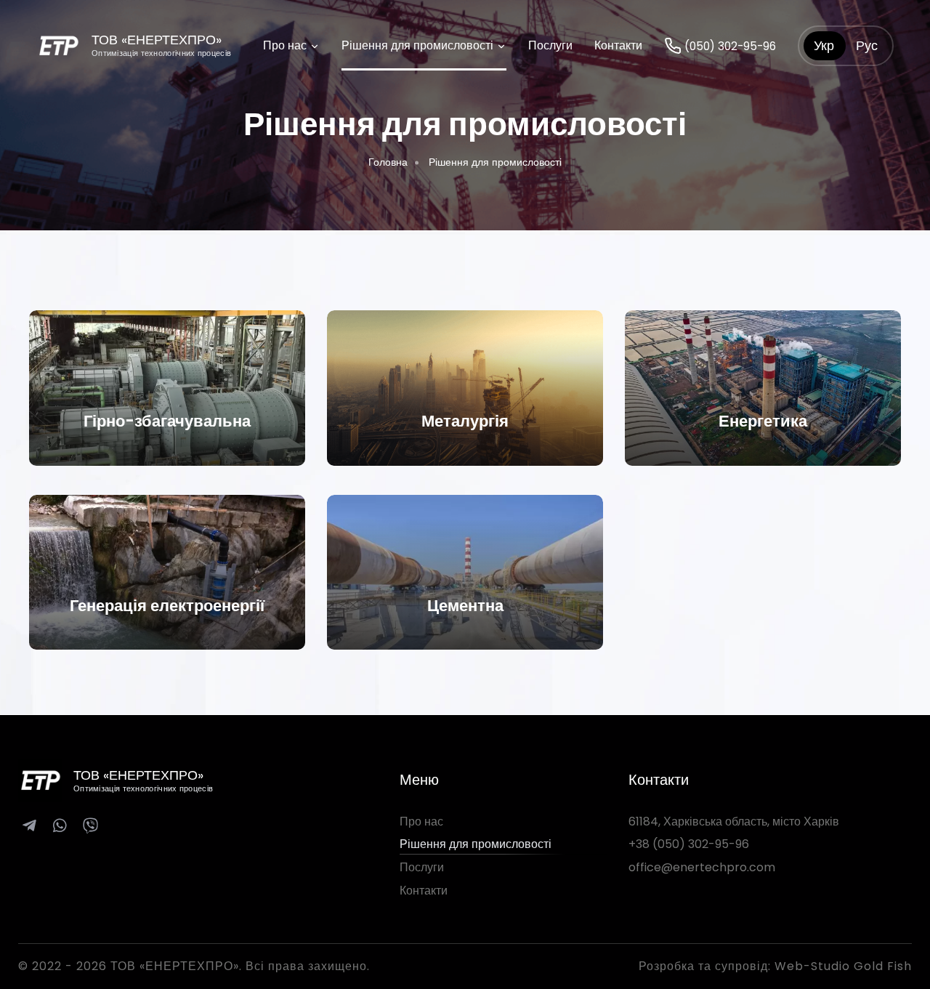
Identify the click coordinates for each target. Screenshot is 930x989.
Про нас (286, 45)
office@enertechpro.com (701, 867)
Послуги (550, 45)
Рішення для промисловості (418, 45)
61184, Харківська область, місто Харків (733, 821)
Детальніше (167, 428)
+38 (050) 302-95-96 (688, 844)
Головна (388, 162)
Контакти (618, 45)
